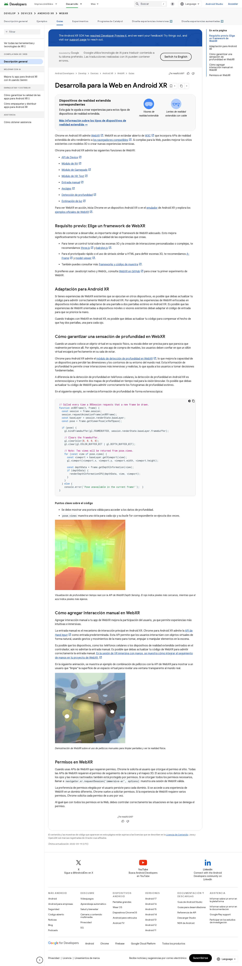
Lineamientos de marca (87, 958)
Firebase (119, 943)
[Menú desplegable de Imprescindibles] (57, 4)
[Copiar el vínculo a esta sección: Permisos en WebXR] (96, 762)
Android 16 (151, 903)
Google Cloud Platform (143, 943)
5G (82, 927)
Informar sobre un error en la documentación (223, 908)
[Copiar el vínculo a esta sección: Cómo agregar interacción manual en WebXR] (143, 613)
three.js (85, 248)
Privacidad (86, 922)
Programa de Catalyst (110, 21)
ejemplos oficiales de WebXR (72, 212)
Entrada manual (71, 182)
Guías (59, 21)
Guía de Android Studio (189, 901)
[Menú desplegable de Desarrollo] (82, 4)
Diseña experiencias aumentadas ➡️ (202, 21)
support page (78, 39)
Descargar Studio (186, 917)
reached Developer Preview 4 (108, 35)
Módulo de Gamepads (74, 170)
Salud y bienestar (89, 909)
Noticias (52, 919)
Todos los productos (173, 943)
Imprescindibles (43, 3)
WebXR (63, 13)
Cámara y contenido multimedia (91, 916)
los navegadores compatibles (110, 140)
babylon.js (102, 248)
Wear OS (117, 907)
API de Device (70, 157)
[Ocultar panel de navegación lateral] (39, 960)
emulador (152, 207)
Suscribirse (200, 958)
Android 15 (151, 909)
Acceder (233, 3)
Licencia (67, 958)
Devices (26, 13)
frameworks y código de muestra (118, 264)
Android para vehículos (125, 917)
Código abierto (56, 914)
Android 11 (150, 930)
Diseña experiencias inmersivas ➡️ (152, 21)
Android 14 (151, 914)
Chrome (104, 943)
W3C (148, 135)
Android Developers (64, 73)
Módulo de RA (70, 163)
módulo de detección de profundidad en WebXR (124, 358)
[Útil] (188, 73)
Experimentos (80, 21)
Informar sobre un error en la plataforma (223, 900)
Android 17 (151, 898)
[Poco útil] (193, 73)
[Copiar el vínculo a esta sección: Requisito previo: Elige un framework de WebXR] (148, 226)
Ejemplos (42, 21)
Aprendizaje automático (93, 903)
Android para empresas (60, 903)
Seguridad (53, 909)
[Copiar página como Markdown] (182, 86)
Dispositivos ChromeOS (125, 912)
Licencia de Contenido (177, 834)
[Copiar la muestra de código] (193, 401)
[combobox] (150, 4)
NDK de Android (185, 923)
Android (52, 898)
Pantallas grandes (122, 901)
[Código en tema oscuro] (189, 401)
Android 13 (150, 919)
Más (93, 3)
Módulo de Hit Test (73, 176)
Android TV (118, 923)
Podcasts (53, 930)
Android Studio (214, 3)
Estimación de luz (72, 201)
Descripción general (15, 21)
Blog (50, 925)
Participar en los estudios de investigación (222, 921)
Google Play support (220, 914)
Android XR (46, 13)
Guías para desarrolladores (191, 907)
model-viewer (83, 258)
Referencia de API (186, 912)
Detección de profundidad (77, 195)
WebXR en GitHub (129, 271)
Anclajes (66, 188)
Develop (10, 13)
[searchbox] (22, 31)
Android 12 (151, 925)
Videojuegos (87, 898)
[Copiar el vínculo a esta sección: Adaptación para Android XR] (112, 289)
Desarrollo (72, 3)
